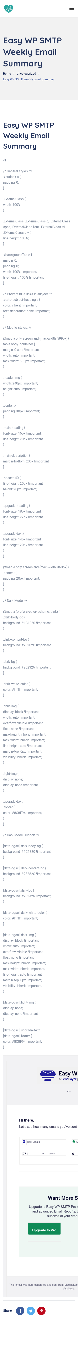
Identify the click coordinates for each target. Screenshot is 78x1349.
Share (7, 1311)
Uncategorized (26, 73)
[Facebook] (20, 1311)
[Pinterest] (41, 1311)
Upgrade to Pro (44, 1230)
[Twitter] (31, 1311)
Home (7, 73)
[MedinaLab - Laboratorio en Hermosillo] (8, 8)
